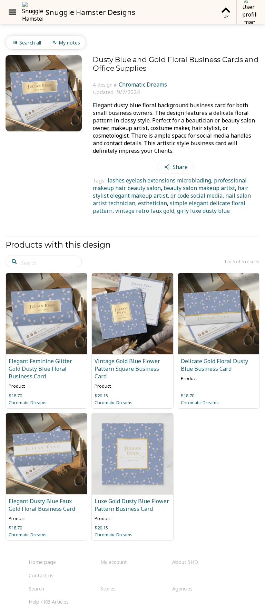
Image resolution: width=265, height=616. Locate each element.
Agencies (182, 588)
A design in (105, 84)
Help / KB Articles (49, 601)
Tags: (100, 180)
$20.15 (101, 396)
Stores (108, 588)
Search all (30, 42)
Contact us (41, 575)
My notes (69, 42)
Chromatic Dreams (143, 84)
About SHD (185, 562)
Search (36, 588)
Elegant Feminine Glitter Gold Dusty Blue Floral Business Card (40, 368)
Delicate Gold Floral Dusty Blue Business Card (214, 364)
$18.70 (15, 396)
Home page (42, 562)
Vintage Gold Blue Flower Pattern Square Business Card (127, 368)
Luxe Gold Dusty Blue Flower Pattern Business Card (132, 505)
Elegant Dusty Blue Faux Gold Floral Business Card (42, 505)
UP (226, 16)
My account (113, 562)
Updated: (104, 92)
